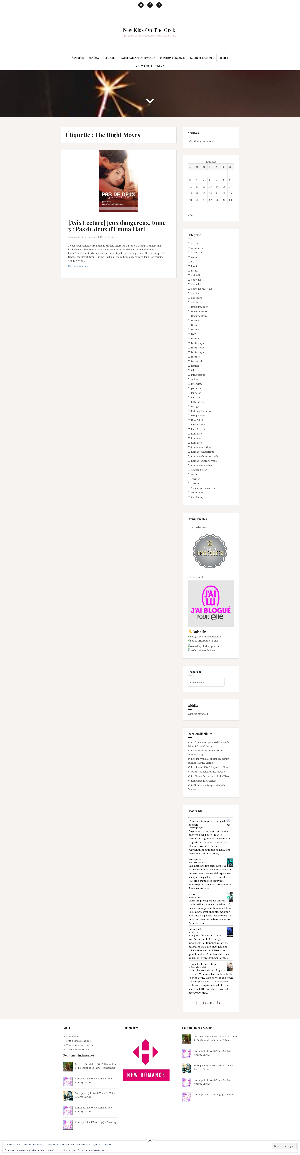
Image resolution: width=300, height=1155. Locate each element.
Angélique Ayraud (198, 828)
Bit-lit (194, 270)
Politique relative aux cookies (91, 1150)
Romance (196, 433)
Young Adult (198, 492)
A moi (192, 894)
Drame (195, 320)
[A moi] (230, 896)
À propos (78, 57)
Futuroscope (198, 374)
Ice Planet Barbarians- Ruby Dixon (210, 776)
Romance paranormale (204, 460)
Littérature (197, 401)
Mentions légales (172, 57)
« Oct (190, 215)
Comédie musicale (201, 288)
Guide (194, 379)
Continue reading (84, 266)
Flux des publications (78, 1040)
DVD (193, 334)
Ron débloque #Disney (203, 780)
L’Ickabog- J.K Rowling (103, 1122)
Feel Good (196, 361)
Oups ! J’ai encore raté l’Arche (208, 771)
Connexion (72, 1036)
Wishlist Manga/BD (199, 713)
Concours (196, 297)
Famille (195, 338)
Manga (195, 406)
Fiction (195, 365)
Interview (196, 383)
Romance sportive (201, 465)
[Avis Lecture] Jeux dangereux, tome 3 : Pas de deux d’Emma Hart (117, 225)
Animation (197, 247)
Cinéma (94, 57)
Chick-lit (196, 275)
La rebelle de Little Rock (202, 963)
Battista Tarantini (197, 862)
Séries (224, 57)
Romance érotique (201, 447)
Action (195, 243)
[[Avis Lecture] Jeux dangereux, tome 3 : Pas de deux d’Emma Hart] (118, 183)
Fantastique (198, 343)
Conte (194, 302)
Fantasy (195, 356)
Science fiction (199, 469)
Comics (195, 293)
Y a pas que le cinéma (150, 65)
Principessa (195, 859)
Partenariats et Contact (138, 57)
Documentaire (199, 311)
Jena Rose (194, 932)
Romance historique (202, 451)
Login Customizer (202, 57)
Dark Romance (199, 306)
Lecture (109, 57)
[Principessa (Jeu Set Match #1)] (230, 862)
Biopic (194, 266)
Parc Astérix (198, 429)
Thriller (195, 478)
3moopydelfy (95, 237)
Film (193, 370)
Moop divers (198, 415)
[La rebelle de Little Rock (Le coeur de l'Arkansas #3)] (230, 966)
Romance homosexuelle (204, 456)
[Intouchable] (230, 931)
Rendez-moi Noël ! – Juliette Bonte (210, 767)
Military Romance (201, 410)
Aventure (196, 252)
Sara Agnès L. (196, 897)
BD (192, 261)
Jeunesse (196, 388)
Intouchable (195, 929)
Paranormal (198, 424)
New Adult (197, 420)
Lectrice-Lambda (84, 1064)
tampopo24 (81, 1078)
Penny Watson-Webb (198, 967)
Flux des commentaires (79, 1045)
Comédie (196, 279)
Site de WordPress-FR (78, 1049)
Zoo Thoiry (197, 497)
